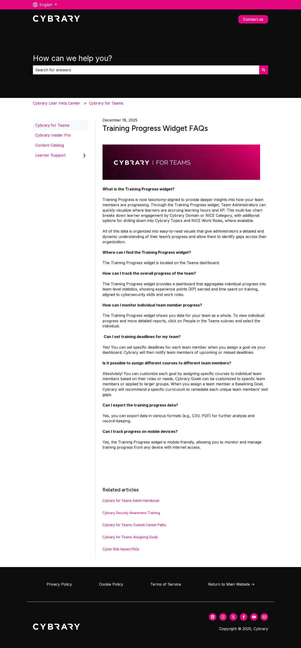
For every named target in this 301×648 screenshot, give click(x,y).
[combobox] (146, 69)
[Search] (263, 69)
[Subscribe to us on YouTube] (254, 617)
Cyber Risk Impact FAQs (121, 549)
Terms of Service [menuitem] (165, 584)
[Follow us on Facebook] (243, 617)
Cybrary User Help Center (56, 103)
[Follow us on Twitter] (233, 617)
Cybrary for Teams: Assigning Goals (130, 537)
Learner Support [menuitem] (50, 155)
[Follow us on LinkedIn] (212, 617)
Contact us (253, 19)
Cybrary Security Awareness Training (131, 513)
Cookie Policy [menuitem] (111, 584)
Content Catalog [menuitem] (49, 145)
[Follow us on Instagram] (223, 617)
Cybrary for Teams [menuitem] (52, 125)
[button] (84, 155)
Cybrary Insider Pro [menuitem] (53, 135)
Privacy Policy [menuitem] (59, 584)
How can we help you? (72, 58)
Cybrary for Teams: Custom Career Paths (134, 525)
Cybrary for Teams (106, 103)
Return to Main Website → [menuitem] (231, 584)
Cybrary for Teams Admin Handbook (131, 501)
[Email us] (264, 617)
